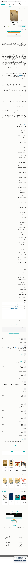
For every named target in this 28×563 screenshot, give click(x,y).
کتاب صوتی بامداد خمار (7, 539)
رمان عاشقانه (7, 545)
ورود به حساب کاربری (4, 1)
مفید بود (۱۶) (24, 414)
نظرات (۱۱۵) (10, 6)
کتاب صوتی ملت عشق (7, 538)
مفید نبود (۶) (20, 350)
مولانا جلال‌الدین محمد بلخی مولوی (14, 308)
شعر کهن (21, 8)
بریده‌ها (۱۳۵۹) (3, 6)
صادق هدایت (7, 546)
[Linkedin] (6, 552)
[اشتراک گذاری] (22, 16)
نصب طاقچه (2, 4)
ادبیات (24, 8)
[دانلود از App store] (10, 514)
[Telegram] (9, 552)
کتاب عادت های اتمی (8, 536)
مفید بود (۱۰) (24, 428)
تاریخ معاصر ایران (20, 546)
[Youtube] (7, 552)
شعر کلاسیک (14, 306)
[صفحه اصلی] (24, 1)
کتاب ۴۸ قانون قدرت (8, 537)
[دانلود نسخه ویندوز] (18, 516)
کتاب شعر (21, 545)
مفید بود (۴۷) (24, 378)
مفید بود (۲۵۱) (24, 350)
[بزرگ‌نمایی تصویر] (10, 20)
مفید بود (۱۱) (24, 421)
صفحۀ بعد (10, 445)
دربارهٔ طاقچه (21, 535)
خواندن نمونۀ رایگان (21, 26)
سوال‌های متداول (20, 536)
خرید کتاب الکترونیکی (14, 31)
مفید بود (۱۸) (24, 407)
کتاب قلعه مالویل (7, 535)
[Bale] (10, 552)
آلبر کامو (7, 543)
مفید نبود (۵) (20, 378)
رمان (20, 543)
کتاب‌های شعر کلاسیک (19, 75)
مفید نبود (20, 428)
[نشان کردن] (22, 20)
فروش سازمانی (20, 537)
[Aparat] (3, 552)
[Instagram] (2, 552)
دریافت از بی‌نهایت (13, 33)
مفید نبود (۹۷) (20, 342)
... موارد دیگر (14, 518)
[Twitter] (4, 552)
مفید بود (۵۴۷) (24, 342)
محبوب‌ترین (3, 335)
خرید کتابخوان (20, 538)
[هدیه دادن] (22, 18)
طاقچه (26, 8)
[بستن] (14, 557)
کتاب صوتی (21, 544)
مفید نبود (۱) (20, 407)
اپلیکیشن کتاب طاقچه (21, 539)
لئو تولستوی (7, 544)
